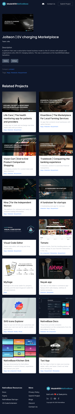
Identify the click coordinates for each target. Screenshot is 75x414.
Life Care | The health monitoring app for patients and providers (18, 118)
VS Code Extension (9, 403)
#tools (20, 331)
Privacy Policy (34, 392)
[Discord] (43, 4)
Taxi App (45, 360)
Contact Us (51, 4)
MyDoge (8, 282)
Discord (32, 403)
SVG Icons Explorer (13, 321)
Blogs (31, 399)
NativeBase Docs (49, 321)
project (11, 69)
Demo (6, 61)
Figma (4, 396)
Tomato (44, 242)
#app (8, 73)
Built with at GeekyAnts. (56, 394)
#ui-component (45, 253)
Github (14, 61)
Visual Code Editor (13, 242)
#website (14, 73)
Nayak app (46, 282)
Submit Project (65, 4)
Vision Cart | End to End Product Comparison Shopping (16, 162)
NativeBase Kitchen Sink (16, 360)
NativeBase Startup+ (10, 399)
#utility (16, 331)
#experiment (22, 73)
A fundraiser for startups (53, 202)
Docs (4, 392)
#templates (53, 253)
